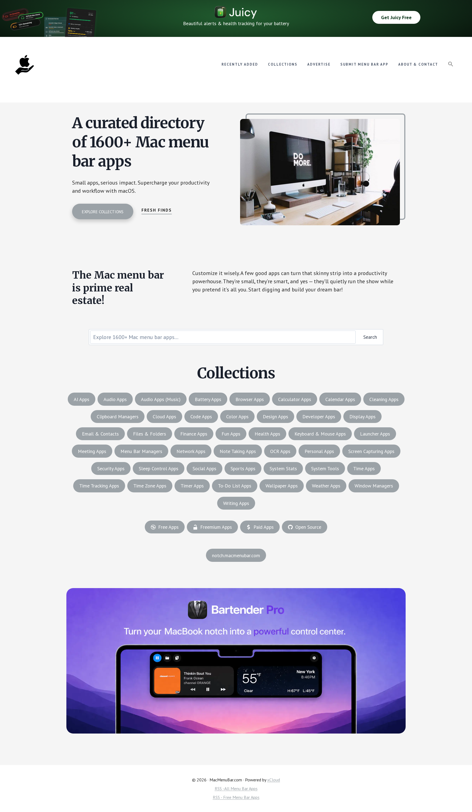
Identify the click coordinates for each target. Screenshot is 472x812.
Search (370, 337)
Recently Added (240, 64)
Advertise (319, 64)
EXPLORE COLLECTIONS (102, 211)
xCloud (273, 779)
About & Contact (418, 64)
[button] (450, 64)
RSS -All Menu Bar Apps (236, 788)
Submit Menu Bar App (364, 64)
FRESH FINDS (156, 210)
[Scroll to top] (457, 789)
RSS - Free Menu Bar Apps (236, 797)
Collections (282, 64)
